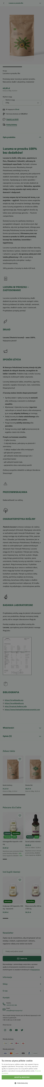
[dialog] (22, 1072)
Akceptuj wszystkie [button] (22, 1077)
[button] (22, 1083)
